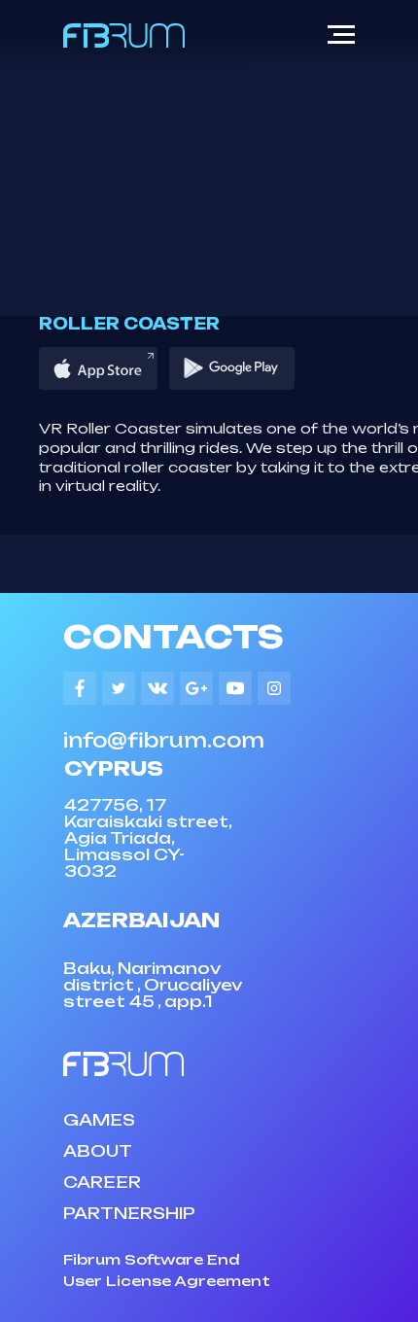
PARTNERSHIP (129, 1213)
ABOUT (97, 1151)
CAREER (102, 1182)
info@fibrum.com (163, 740)
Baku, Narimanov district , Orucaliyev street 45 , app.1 (152, 984)
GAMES (99, 1120)
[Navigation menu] (341, 35)
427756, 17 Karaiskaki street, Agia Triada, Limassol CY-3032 (147, 838)
